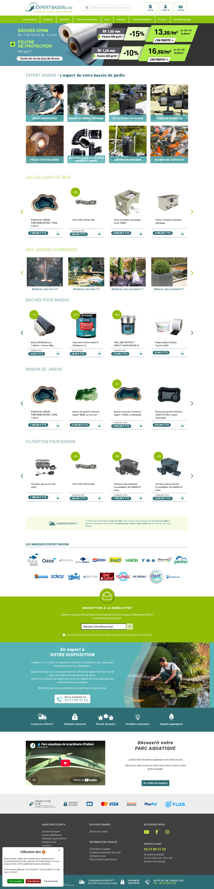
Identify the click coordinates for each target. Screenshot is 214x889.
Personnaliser (51, 881)
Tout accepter (16, 881)
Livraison (46, 845)
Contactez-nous (98, 856)
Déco (107, 19)
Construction (30, 19)
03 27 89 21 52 (167, 883)
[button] (22, 211)
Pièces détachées (142, 19)
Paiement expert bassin (54, 838)
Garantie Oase (49, 842)
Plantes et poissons (87, 19)
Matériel (48, 19)
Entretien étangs (182, 19)
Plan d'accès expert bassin (103, 859)
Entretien (64, 19)
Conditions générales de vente (105, 852)
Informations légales (100, 849)
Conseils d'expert (51, 831)
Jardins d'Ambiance (52, 835)
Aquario (121, 19)
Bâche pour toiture (99, 831)
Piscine (163, 19)
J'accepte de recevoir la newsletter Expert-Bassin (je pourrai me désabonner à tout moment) (108, 635)
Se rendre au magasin (155, 783)
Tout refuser (33, 881)
